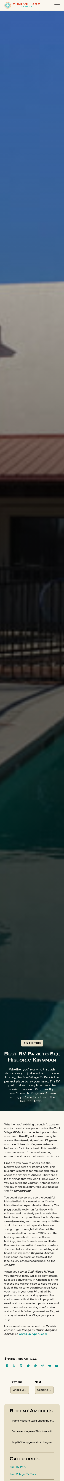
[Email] (56, 1365)
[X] (14, 1365)
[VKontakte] (49, 1365)
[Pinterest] (35, 1365)
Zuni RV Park (18, 1467)
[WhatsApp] (28, 1365)
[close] (57, 5)
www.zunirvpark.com (33, 1334)
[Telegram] (42, 1365)
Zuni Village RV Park (23, 1474)
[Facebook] (7, 1365)
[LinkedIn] (21, 1365)
